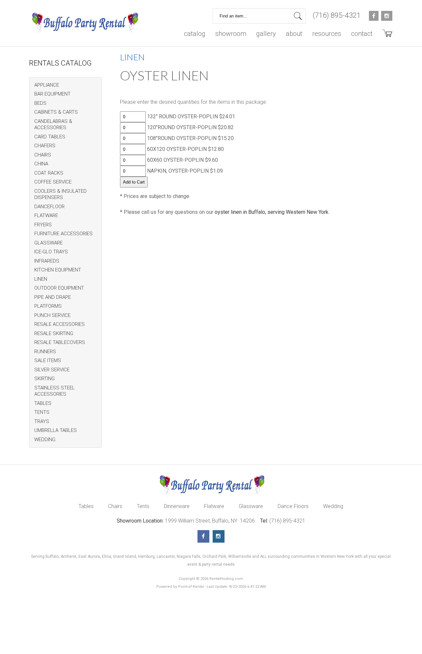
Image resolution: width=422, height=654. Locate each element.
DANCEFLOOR (49, 207)
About (294, 34)
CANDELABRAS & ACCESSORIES (53, 124)
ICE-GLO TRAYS (51, 252)
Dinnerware (177, 506)
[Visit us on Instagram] (219, 536)
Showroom (230, 34)
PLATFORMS (48, 306)
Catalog (194, 34)
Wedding (333, 506)
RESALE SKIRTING (53, 333)
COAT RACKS (48, 173)
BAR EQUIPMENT (52, 94)
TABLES (42, 403)
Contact (362, 34)
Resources (326, 34)
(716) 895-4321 (337, 15)
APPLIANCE (46, 85)
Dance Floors (293, 506)
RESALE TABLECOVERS (59, 342)
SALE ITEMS (47, 360)
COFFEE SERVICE (53, 182)
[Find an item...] (298, 16)
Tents (143, 506)
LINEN (40, 279)
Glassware (251, 506)
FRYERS (43, 225)
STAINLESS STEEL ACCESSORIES (54, 391)
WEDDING (44, 439)
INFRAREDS (46, 261)
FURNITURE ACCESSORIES (63, 234)
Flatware (214, 506)
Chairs (115, 506)
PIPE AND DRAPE (52, 297)
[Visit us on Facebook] (203, 536)
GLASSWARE (48, 243)
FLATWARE (46, 215)
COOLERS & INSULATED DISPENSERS (60, 194)
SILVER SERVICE (52, 370)
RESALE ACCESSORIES (59, 324)
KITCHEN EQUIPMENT (57, 270)
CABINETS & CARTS (56, 112)
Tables (86, 506)
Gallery (266, 34)
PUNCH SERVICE (52, 315)
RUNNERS (45, 352)
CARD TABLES (49, 137)
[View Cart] (384, 36)
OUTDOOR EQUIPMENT (59, 288)
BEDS (40, 103)
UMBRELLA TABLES (55, 430)
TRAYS (41, 421)
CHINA (41, 164)
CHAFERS (44, 146)
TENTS (41, 412)
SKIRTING (44, 379)
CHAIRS (42, 155)
